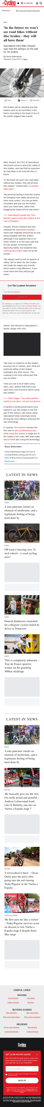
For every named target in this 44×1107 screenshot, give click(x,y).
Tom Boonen (20, 427)
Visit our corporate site (33, 1098)
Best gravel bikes (32, 1013)
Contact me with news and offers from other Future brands (22, 1074)
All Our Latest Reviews (11, 1027)
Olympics (31, 1002)
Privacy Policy (30, 1089)
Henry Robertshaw (14, 57)
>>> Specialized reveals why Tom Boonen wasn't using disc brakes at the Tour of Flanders (22, 218)
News (5, 22)
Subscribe (29, 3)
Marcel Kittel (9, 439)
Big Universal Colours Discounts (28, 11)
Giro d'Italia (31, 998)
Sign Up (22, 1080)
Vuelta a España (13, 1002)
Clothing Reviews (32, 1032)
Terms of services (30, 304)
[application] (22, 343)
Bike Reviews (32, 1027)
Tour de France (13, 998)
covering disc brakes (13, 251)
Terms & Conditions (20, 1091)
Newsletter (36, 100)
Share (9, 100)
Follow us (24, 100)
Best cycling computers (32, 1017)
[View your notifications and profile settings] (18, 3)
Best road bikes (11, 1013)
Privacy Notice (32, 306)
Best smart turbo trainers (11, 1017)
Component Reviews (12, 1032)
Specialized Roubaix (25, 230)
